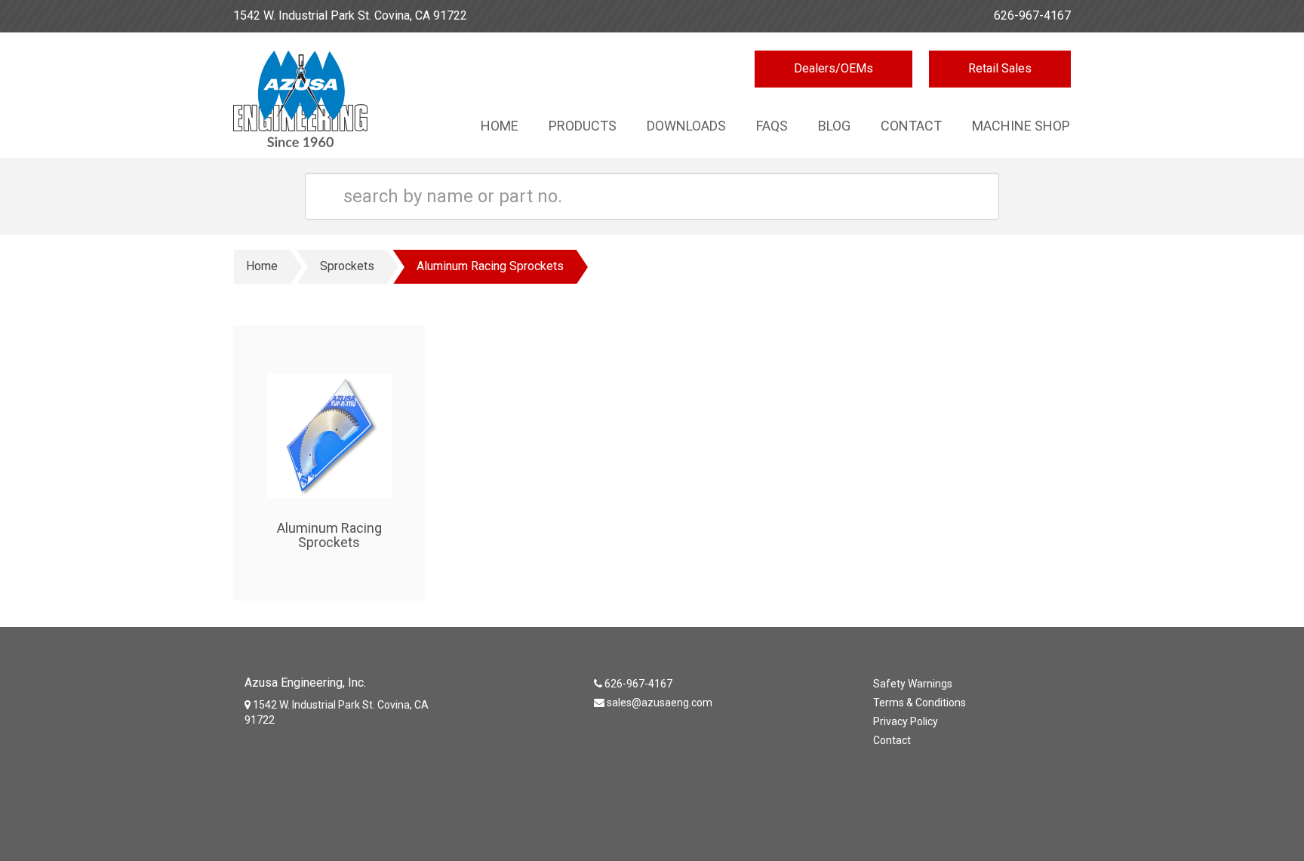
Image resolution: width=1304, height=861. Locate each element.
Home (499, 126)
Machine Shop (1021, 126)
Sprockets (347, 266)
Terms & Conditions (919, 702)
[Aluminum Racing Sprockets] (329, 419)
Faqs (772, 126)
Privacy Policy (905, 721)
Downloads (686, 126)
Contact (911, 126)
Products (583, 126)
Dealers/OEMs (833, 68)
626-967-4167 (1032, 15)
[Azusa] (329, 103)
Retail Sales (1000, 68)
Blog (834, 126)
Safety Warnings (912, 684)
